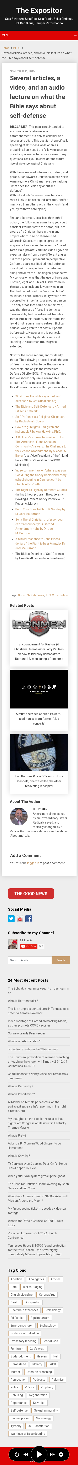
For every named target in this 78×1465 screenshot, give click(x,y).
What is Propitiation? (21, 1094)
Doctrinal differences (24, 1310)
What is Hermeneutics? (23, 1000)
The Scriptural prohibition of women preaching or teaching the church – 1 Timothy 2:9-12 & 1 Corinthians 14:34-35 (38, 1062)
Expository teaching (23, 1341)
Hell (55, 1356)
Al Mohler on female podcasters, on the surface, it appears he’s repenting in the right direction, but (37, 1106)
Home (6, 48)
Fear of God (50, 1341)
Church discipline (22, 1294)
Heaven (42, 1356)
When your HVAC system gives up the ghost (36, 1176)
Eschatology (48, 1325)
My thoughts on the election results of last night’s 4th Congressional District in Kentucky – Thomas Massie (38, 1123)
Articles (56, 1279)
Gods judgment (21, 1356)
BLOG (17, 48)
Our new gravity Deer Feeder (26, 1033)
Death (15, 1302)
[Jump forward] (52, 1454)
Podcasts (39, 1379)
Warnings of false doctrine (28, 1433)
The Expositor (39, 10)
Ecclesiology (53, 1310)
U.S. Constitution (57, 595)
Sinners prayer (20, 1418)
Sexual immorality (46, 1410)
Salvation (39, 1402)
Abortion (16, 1279)
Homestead (18, 1364)
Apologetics (36, 1279)
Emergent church (22, 1325)
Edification (17, 1317)
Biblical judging (32, 1287)
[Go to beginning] (17, 1454)
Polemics (58, 1379)
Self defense (35, 595)
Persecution (18, 1379)
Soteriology (43, 1418)
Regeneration (38, 1395)
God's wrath (37, 1348)
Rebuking (17, 1395)
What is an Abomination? (24, 1041)
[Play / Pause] (39, 1454)
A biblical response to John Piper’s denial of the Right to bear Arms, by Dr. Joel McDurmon (40, 543)
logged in (33, 863)
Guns (21, 595)
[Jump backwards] (26, 1454)
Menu (6, 35)
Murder (15, 1372)
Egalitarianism (40, 1317)
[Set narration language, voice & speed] (61, 1454)
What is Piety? (17, 1135)
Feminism (17, 1348)
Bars (14, 1287)
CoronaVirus (47, 1294)
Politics (29, 1387)
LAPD (52, 1364)
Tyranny (16, 1426)
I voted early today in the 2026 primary (33, 1049)
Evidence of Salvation (25, 1333)
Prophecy (47, 1387)
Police (15, 1387)
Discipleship (32, 1302)
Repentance (19, 1402)
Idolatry (37, 1364)
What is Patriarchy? (20, 1086)
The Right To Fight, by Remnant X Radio (41, 490)
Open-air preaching (39, 1372)
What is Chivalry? (19, 1155)
